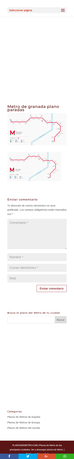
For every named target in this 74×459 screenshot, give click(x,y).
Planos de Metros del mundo (23, 427)
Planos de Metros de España (23, 416)
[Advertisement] (37, 56)
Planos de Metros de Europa (23, 422)
